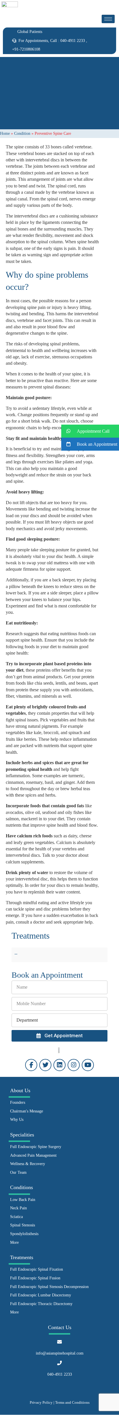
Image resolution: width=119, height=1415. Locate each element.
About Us (20, 1090)
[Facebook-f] (31, 1065)
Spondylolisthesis (24, 1234)
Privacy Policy (41, 1402)
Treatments (21, 1257)
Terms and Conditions (72, 1402)
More (14, 1242)
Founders (17, 1102)
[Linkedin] (59, 1065)
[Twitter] (45, 1065)
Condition (22, 133)
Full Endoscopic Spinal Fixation (36, 1269)
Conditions (21, 1187)
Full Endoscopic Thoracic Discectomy (41, 1304)
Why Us (16, 1119)
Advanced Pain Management (33, 1155)
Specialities (22, 1135)
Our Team (18, 1172)
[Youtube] (88, 1065)
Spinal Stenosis (22, 1225)
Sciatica (16, 1217)
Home (5, 133)
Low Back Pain (22, 1199)
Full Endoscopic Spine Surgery (35, 1147)
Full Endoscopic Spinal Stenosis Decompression (49, 1287)
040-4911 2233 (59, 1374)
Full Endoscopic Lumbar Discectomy (40, 1295)
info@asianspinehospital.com (59, 1353)
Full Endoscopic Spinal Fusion (35, 1278)
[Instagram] (74, 1065)
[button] (90, 431)
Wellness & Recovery (27, 1164)
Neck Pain (18, 1208)
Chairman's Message (26, 1111)
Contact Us (59, 1327)
